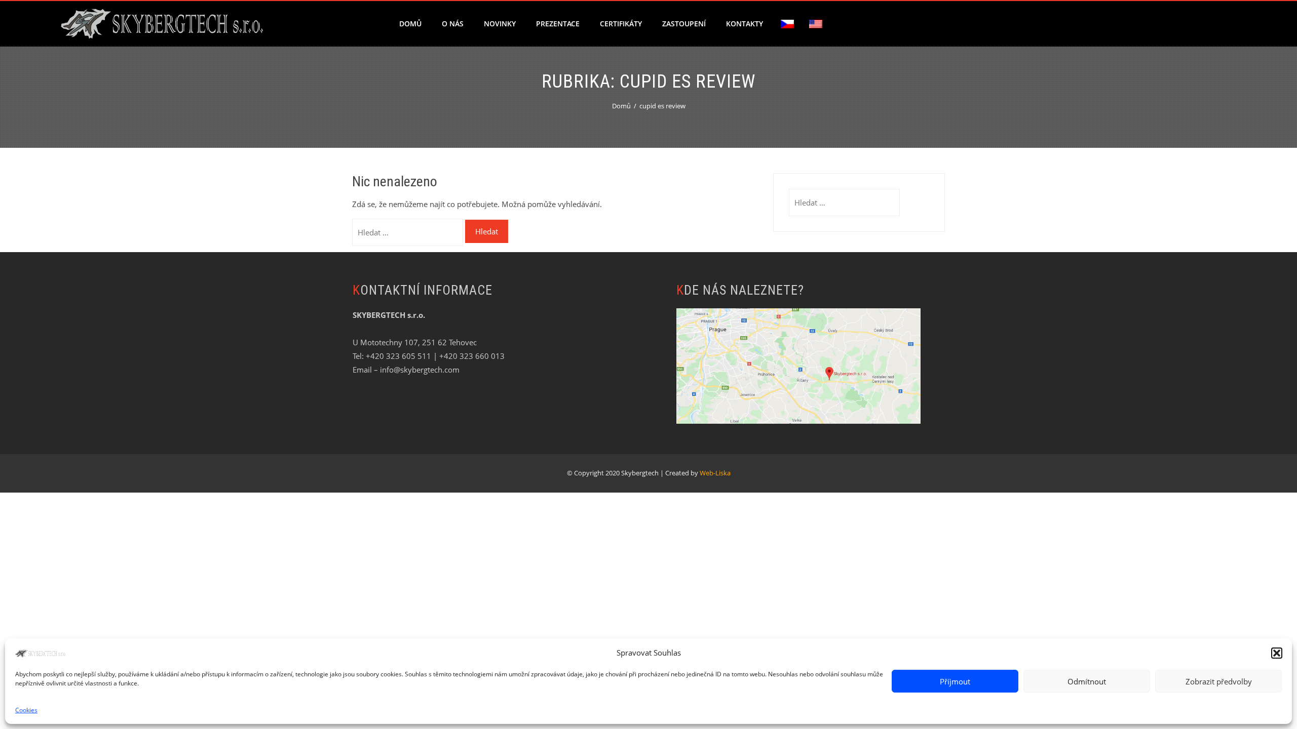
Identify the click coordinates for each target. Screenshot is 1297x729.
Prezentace (558, 23)
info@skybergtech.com (420, 369)
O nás (453, 23)
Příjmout (955, 681)
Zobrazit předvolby (1219, 681)
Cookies (26, 710)
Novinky (500, 23)
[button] (1277, 653)
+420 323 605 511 (398, 356)
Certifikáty (621, 23)
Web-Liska (715, 472)
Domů (410, 23)
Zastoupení (684, 23)
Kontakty (744, 23)
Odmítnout (1086, 681)
